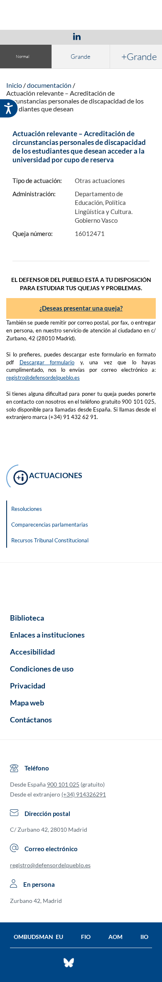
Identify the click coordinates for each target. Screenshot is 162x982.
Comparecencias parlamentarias (49, 524)
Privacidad (27, 685)
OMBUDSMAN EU (38, 936)
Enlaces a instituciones (47, 634)
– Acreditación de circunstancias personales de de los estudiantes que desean (75, 101)
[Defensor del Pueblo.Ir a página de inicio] (81, 585)
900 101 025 (63, 784)
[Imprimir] (127, 36)
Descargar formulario (47, 362)
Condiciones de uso (42, 668)
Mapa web (27, 702)
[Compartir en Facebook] (29, 36)
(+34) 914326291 (83, 794)
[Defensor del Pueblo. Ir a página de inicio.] (81, 16)
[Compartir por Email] (101, 36)
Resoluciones (26, 508)
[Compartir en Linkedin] (77, 36)
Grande (81, 56)
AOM (115, 936)
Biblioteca (27, 617)
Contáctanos (31, 719)
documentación (49, 85)
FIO (86, 936)
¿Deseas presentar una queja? (81, 308)
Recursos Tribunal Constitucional (49, 540)
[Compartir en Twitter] (52, 36)
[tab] (28, 36)
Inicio (14, 85)
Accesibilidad (32, 651)
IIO (144, 936)
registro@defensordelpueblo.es (43, 377)
